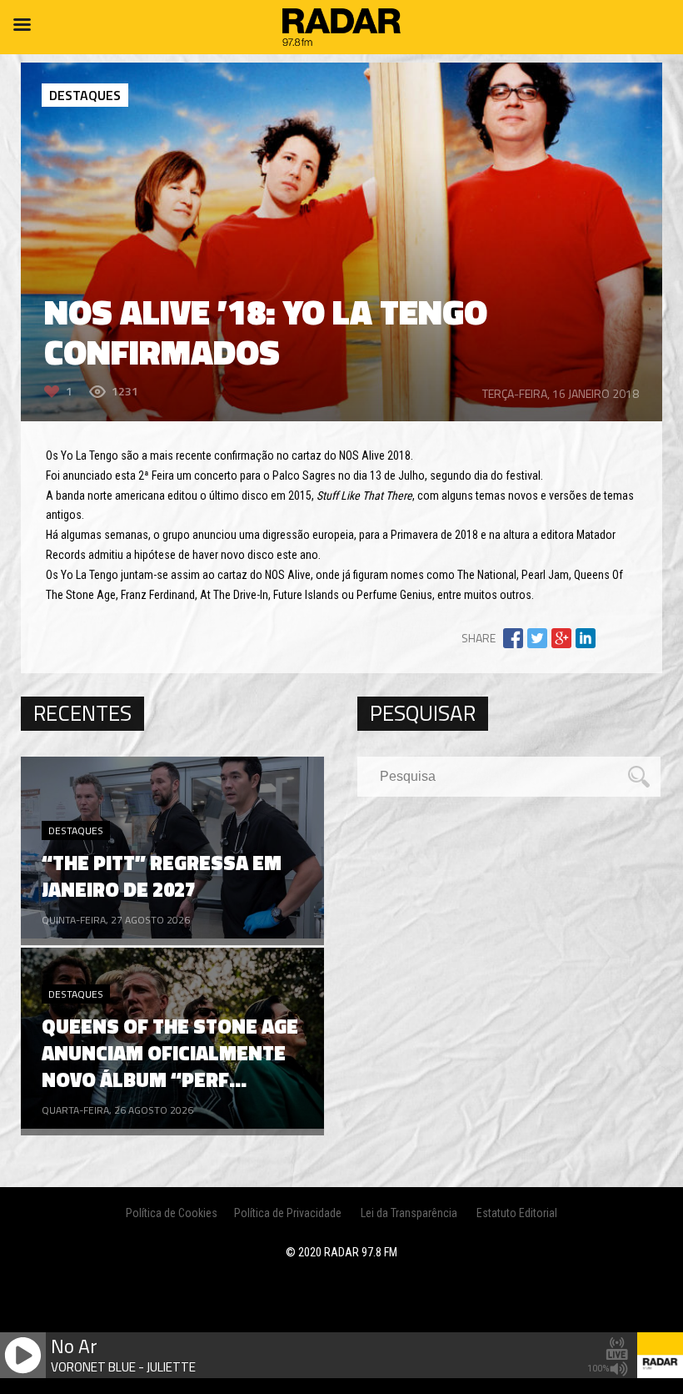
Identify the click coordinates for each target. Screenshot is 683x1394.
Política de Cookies (171, 1213)
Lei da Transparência (409, 1213)
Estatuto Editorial (516, 1213)
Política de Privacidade (288, 1213)
